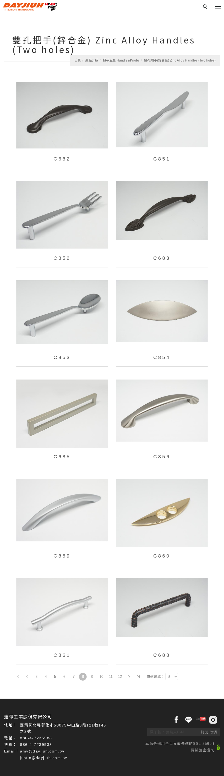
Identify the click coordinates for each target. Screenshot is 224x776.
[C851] (162, 116)
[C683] (162, 215)
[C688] (162, 612)
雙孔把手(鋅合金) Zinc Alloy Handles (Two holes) (180, 60)
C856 (161, 456)
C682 (62, 159)
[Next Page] (129, 677)
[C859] (62, 513)
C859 (62, 556)
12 (120, 677)
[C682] (62, 116)
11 (111, 677)
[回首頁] (30, 7)
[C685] (62, 414)
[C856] (162, 414)
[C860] (162, 513)
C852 (62, 258)
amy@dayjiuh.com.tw (42, 751)
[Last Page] (138, 677)
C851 (161, 159)
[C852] (62, 215)
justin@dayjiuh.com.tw (43, 757)
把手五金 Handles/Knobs (121, 60)
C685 (62, 456)
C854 (161, 357)
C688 (161, 655)
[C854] (162, 314)
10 (101, 677)
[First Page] (18, 677)
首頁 (77, 60)
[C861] (62, 612)
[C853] (62, 314)
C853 (62, 357)
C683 (161, 258)
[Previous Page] (27, 677)
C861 (62, 655)
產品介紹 (91, 60)
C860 (161, 556)
